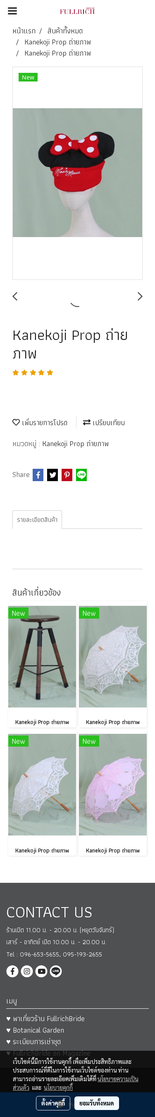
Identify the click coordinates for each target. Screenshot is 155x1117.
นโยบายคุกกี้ (58, 1087)
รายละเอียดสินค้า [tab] (37, 519)
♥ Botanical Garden (35, 1030)
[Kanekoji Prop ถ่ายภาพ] (77, 173)
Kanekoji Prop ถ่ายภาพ (75, 443)
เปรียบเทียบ (108, 422)
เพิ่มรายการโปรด (43, 422)
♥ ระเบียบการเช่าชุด (33, 1041)
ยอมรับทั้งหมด (96, 1103)
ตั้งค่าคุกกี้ (53, 1103)
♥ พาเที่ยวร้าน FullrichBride (45, 1018)
